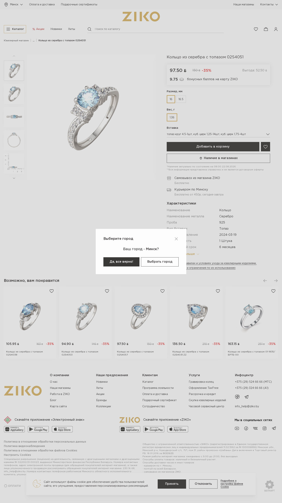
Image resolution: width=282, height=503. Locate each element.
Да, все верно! (121, 261)
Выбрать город (159, 261)
